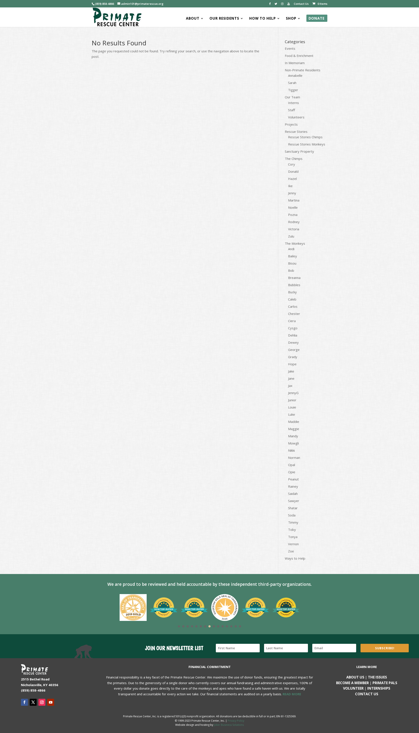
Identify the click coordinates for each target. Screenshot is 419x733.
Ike (290, 186)
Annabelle (295, 75)
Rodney (294, 222)
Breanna (294, 277)
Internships (378, 688)
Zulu (291, 236)
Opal (291, 465)
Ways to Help (295, 558)
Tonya (292, 537)
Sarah (292, 82)
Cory (291, 164)
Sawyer (293, 501)
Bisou (292, 263)
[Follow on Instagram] (41, 702)
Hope (292, 364)
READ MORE (292, 694)
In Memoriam (295, 63)
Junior (292, 400)
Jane (291, 378)
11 (223, 626)
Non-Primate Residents (302, 70)
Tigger (293, 90)
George (294, 349)
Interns (293, 103)
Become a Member (352, 682)
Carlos (292, 306)
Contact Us (301, 4)
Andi (291, 249)
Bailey (292, 256)
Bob (291, 270)
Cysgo (292, 328)
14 (236, 626)
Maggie (293, 429)
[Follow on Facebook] (24, 702)
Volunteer (353, 688)
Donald (293, 171)
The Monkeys (295, 243)
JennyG (293, 393)
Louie (292, 407)
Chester (294, 313)
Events (290, 48)
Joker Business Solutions (229, 725)
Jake (291, 371)
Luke (291, 414)
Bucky (292, 292)
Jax (290, 385)
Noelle (293, 207)
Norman (294, 457)
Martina (293, 200)
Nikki (291, 450)
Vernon (293, 544)
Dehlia (292, 335)
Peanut (293, 479)
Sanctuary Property (299, 151)
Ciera (292, 321)
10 (218, 626)
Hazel (292, 178)
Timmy (293, 522)
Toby (292, 529)
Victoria (293, 229)
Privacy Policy (236, 721)
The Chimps (293, 158)
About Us (355, 677)
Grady (292, 357)
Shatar (293, 508)
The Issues (377, 677)
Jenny (292, 193)
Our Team (292, 97)
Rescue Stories (296, 131)
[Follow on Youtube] (50, 702)
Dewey (293, 342)
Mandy (293, 436)
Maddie (293, 421)
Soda (291, 515)
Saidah (293, 493)
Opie (291, 472)
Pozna (292, 214)
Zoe (291, 551)
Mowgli (293, 443)
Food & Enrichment (299, 55)
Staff (291, 110)
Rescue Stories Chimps (305, 137)
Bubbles (294, 285)
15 (240, 626)
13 (231, 626)
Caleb (292, 299)
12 (227, 626)
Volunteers (296, 117)
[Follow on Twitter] (33, 702)
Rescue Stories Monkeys (306, 144)
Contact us (366, 694)
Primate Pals (385, 682)
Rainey (293, 486)
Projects (291, 124)
